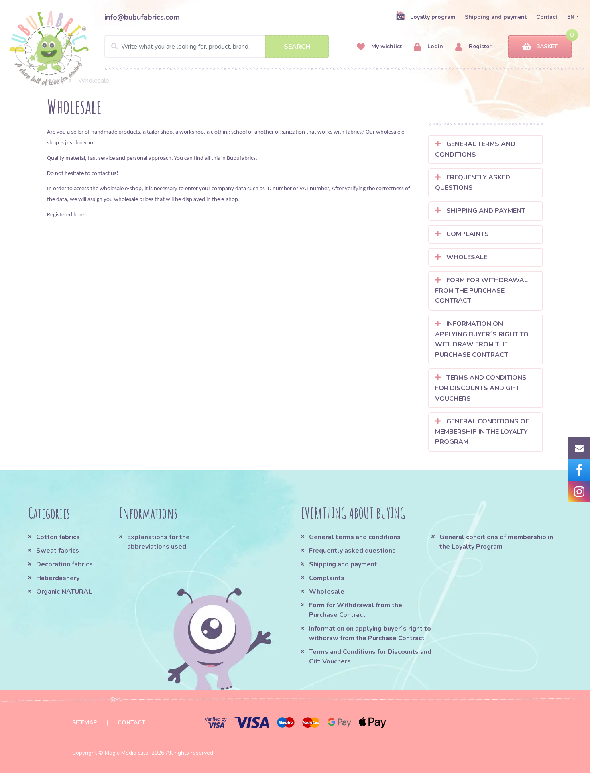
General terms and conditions (475, 149)
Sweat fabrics (57, 550)
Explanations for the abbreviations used (158, 542)
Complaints (467, 234)
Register (479, 46)
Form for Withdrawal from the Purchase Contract (481, 290)
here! (79, 215)
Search (297, 46)
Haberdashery (57, 578)
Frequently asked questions (472, 182)
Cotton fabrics (58, 537)
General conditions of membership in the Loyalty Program (482, 431)
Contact (546, 17)
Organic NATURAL (64, 591)
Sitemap (84, 722)
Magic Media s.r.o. (127, 753)
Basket (547, 46)
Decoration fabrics (64, 564)
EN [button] (570, 17)
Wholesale (466, 257)
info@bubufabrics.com (142, 17)
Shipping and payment (496, 17)
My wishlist (386, 46)
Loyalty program (432, 17)
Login (434, 46)
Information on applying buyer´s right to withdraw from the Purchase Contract (482, 339)
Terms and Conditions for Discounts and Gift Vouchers (481, 388)
